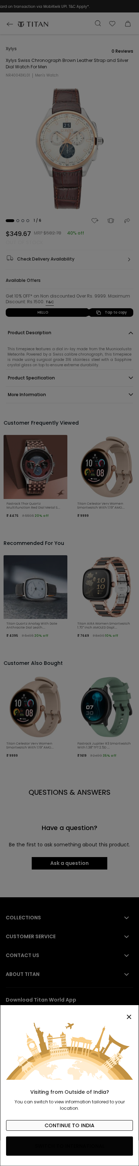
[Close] (69, 1013)
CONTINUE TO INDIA (69, 1125)
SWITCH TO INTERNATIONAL (69, 1146)
